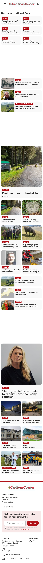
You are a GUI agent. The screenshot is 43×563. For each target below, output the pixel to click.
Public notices (7, 507)
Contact (5, 500)
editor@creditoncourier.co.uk (17, 558)
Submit (33, 523)
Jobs (3, 504)
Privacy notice (24, 529)
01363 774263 (14, 555)
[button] (5, 4)
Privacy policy (7, 502)
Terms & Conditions (10, 497)
